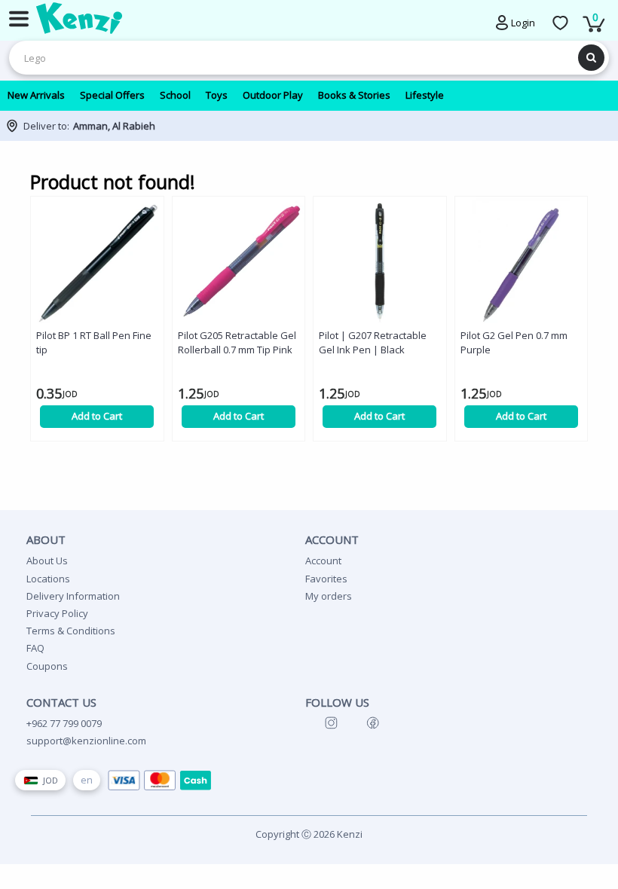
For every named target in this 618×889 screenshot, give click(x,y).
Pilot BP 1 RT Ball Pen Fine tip (93, 342)
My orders (328, 596)
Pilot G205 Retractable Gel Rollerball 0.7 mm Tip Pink (237, 342)
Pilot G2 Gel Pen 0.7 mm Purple (514, 342)
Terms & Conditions (70, 630)
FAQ (35, 648)
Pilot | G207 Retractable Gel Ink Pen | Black (373, 342)
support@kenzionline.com (86, 740)
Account (323, 560)
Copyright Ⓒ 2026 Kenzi (309, 834)
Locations (48, 578)
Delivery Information (73, 596)
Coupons (47, 666)
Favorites (326, 578)
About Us (47, 560)
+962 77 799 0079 (64, 723)
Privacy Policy (57, 613)
